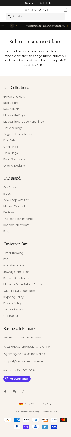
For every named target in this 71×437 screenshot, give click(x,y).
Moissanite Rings (14, 115)
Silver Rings (10, 147)
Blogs (7, 194)
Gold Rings (10, 153)
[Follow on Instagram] (14, 392)
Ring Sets (9, 140)
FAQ (6, 259)
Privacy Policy (12, 303)
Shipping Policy (13, 297)
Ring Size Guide (13, 266)
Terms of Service (14, 310)
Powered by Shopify (50, 411)
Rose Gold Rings (14, 159)
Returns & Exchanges (17, 278)
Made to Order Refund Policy (22, 284)
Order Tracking (13, 253)
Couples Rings (12, 128)
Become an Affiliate (16, 225)
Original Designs (14, 166)
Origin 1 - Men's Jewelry (18, 134)
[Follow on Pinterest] (23, 392)
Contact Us (11, 316)
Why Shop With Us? (16, 200)
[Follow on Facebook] (5, 392)
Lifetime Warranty (15, 206)
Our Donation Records (18, 219)
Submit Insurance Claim (19, 291)
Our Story (9, 187)
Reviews (8, 212)
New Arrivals (11, 109)
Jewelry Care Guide (16, 272)
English (45, 403)
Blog (6, 231)
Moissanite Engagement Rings (23, 122)
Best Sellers (10, 103)
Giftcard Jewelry (14, 97)
